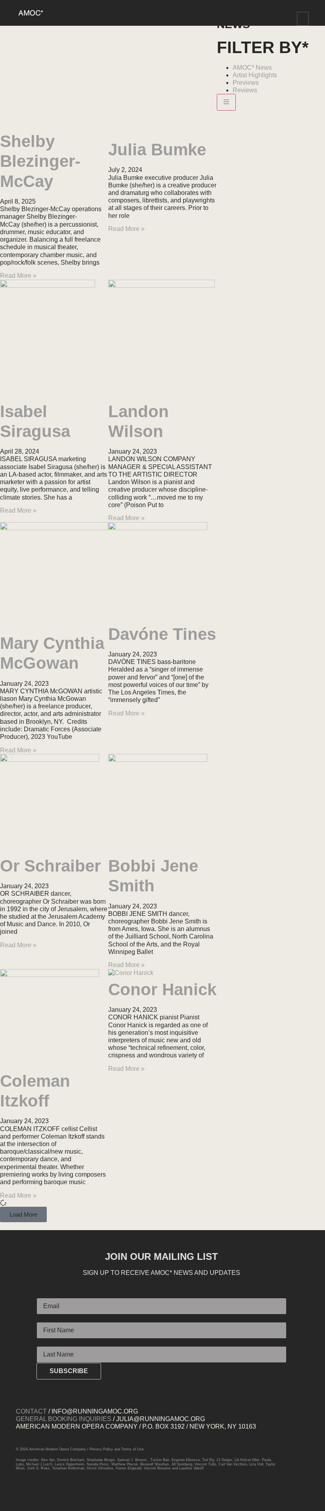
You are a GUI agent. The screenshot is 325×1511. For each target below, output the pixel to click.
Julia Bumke (157, 149)
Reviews (245, 90)
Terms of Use (132, 1449)
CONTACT (31, 1411)
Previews (246, 82)
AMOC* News (252, 67)
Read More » (18, 275)
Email (44, 1294)
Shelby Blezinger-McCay (40, 161)
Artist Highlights (255, 75)
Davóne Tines (162, 634)
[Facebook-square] (40, 1493)
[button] (303, 19)
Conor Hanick (162, 989)
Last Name (51, 1343)
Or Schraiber (50, 866)
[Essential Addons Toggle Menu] (226, 102)
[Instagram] (24, 1493)
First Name (51, 1318)
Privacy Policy (101, 1449)
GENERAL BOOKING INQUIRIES (63, 1419)
